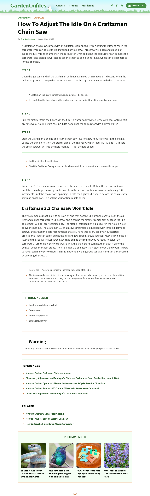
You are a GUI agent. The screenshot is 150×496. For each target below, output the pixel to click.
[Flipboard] (117, 5)
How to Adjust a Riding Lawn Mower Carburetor (49, 424)
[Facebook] (112, 5)
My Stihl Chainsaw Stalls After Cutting (45, 413)
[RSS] (122, 5)
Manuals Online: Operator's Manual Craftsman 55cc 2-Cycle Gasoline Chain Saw (65, 383)
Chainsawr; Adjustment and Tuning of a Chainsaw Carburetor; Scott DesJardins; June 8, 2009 (72, 378)
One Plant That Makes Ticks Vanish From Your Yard (115, 473)
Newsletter (138, 5)
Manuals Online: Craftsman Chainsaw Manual (48, 373)
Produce (73, 5)
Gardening (88, 5)
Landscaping (24, 18)
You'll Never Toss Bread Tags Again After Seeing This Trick (88, 473)
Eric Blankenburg (28, 39)
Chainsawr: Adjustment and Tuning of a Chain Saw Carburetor (57, 393)
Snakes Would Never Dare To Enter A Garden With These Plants (32, 473)
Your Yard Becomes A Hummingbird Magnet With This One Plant (60, 473)
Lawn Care (39, 18)
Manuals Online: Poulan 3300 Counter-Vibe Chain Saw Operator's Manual (62, 388)
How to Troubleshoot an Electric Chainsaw (47, 418)
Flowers (60, 5)
